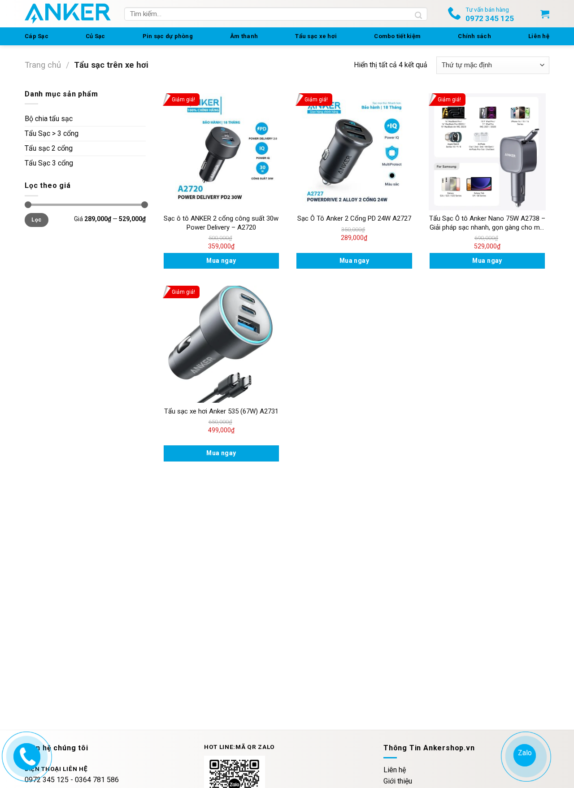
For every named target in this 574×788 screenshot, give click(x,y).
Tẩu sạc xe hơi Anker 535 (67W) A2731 (221, 411)
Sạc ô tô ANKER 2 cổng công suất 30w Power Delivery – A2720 (221, 222)
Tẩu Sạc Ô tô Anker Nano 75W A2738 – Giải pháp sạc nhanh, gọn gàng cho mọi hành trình (487, 223)
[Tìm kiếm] (418, 14)
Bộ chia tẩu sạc (49, 118)
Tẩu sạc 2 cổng (49, 148)
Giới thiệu (397, 781)
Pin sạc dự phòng (168, 36)
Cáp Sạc (36, 36)
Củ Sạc (95, 36)
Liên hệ (538, 36)
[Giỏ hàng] (544, 14)
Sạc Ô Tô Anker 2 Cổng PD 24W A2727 (354, 218)
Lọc (36, 220)
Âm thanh (244, 36)
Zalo (525, 753)
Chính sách (474, 36)
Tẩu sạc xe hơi (316, 36)
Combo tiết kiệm (397, 36)
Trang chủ (43, 65)
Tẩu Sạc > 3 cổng (51, 133)
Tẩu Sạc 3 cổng (49, 163)
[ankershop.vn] (25, 755)
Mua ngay (221, 260)
